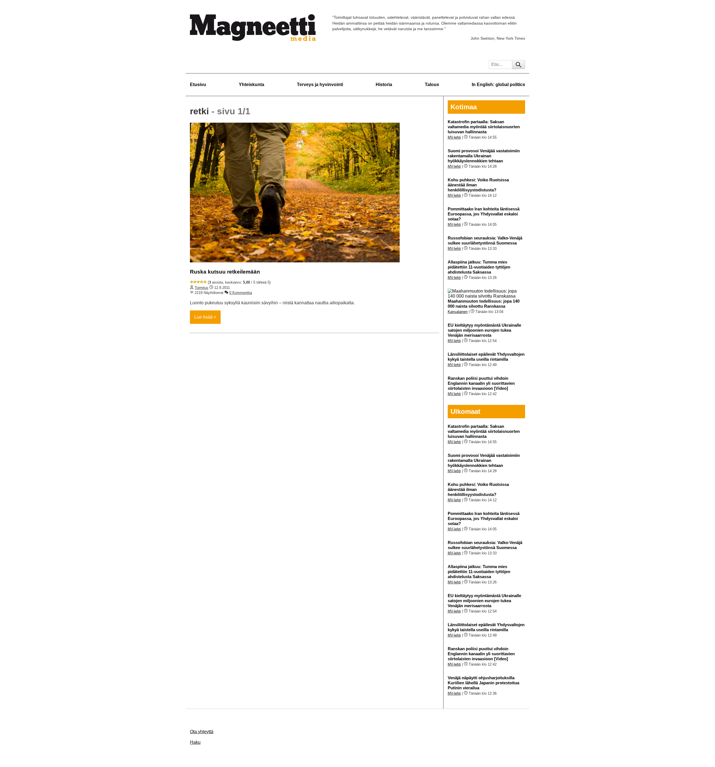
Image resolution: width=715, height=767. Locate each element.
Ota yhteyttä (201, 731)
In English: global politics (498, 84)
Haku (195, 742)
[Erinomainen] (205, 282)
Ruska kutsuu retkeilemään (225, 272)
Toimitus (201, 288)
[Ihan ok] (198, 282)
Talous (432, 84)
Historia (384, 84)
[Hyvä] (201, 282)
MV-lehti (454, 137)
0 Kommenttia (240, 293)
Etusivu (198, 84)
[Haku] (518, 64)
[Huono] (191, 282)
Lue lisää (203, 317)
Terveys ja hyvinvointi (320, 84)
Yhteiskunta (251, 84)
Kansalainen (458, 312)
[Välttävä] (195, 282)
